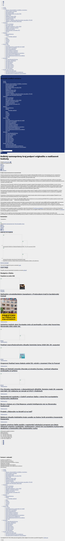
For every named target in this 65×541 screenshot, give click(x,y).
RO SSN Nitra (9, 63)
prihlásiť (25, 270)
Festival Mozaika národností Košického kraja (14, 259)
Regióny (5, 32)
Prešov (7, 39)
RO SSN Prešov (9, 64)
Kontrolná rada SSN (11, 17)
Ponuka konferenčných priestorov (14, 72)
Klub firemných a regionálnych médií (15, 46)
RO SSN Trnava (9, 67)
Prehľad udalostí (12, 36)
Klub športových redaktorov (13, 54)
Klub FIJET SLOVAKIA (11, 48)
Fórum (7, 31)
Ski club (8, 57)
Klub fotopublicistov (11, 49)
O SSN (4, 8)
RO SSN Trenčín (10, 65)
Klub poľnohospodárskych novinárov (15, 53)
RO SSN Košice (9, 62)
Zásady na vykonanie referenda (14, 21)
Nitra (7, 38)
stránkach (62, 209)
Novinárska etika (10, 12)
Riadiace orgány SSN (11, 16)
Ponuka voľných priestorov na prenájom (16, 73)
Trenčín (8, 40)
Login (20, 265)
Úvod (4, 7)
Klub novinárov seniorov (12, 51)
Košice (7, 35)
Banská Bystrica (10, 34)
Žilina (7, 43)
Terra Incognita (18, 223)
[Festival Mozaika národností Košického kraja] (15, 258)
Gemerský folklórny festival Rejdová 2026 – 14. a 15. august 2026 (19, 246)
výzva (23, 223)
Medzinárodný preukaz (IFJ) (13, 30)
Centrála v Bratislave (11, 60)
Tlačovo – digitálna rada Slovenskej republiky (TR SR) (19, 20)
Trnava (7, 41)
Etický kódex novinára (11, 11)
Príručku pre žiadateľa (38, 208)
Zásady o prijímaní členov (12, 27)
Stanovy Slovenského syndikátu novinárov (16, 10)
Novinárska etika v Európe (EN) (13, 13)
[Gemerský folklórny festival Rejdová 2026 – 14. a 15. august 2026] (15, 245)
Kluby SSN (8, 15)
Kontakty (5, 58)
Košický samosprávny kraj (8, 223)
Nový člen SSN (9, 25)
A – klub (8, 45)
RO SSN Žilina (9, 68)
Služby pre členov (10, 29)
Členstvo (5, 22)
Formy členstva (9, 24)
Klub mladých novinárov (12, 50)
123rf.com (46, 537)
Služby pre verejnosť (8, 69)
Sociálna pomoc (10, 19)
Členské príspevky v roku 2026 (13, 26)
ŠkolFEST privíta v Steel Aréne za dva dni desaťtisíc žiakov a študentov (21, 260)
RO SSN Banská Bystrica (12, 59)
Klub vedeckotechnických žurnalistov (15, 55)
